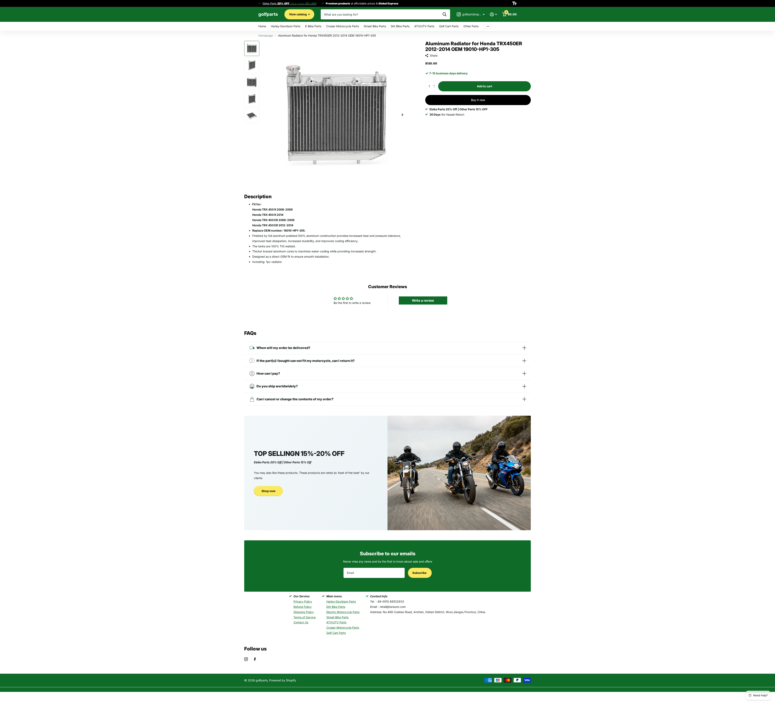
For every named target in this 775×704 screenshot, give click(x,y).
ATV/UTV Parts (424, 26)
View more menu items (487, 26)
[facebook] (255, 659)
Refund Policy (302, 606)
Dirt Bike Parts (400, 26)
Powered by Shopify (282, 680)
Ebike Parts (276, 3)
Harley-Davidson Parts (285, 26)
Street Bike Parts (375, 26)
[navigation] (251, 48)
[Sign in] (493, 14)
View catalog (298, 14)
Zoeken (444, 14)
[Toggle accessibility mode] (514, 3)
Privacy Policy (302, 601)
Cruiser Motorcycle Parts (342, 26)
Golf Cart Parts (449, 26)
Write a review (423, 300)
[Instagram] (246, 659)
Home (262, 26)
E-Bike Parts (313, 26)
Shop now (268, 491)
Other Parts (471, 26)
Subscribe (419, 572)
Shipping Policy (303, 612)
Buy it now (478, 100)
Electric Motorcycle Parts (342, 612)
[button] (435, 82)
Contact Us (300, 622)
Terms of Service (304, 617)
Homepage (265, 35)
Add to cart (484, 86)
